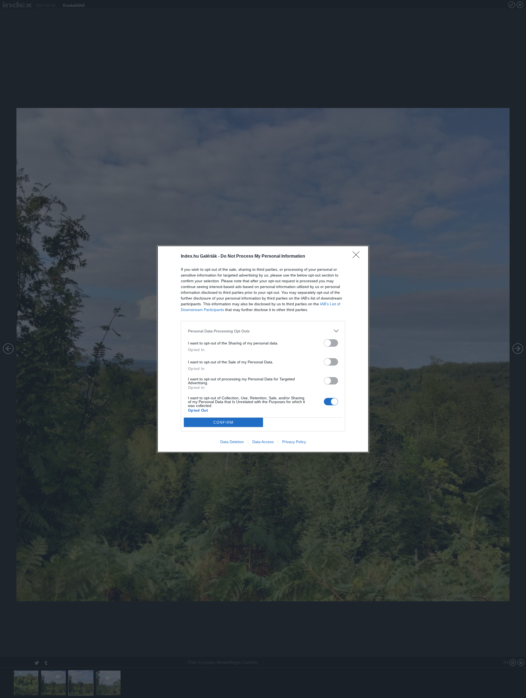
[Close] (358, 256)
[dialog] (263, 349)
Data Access (263, 442)
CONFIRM (223, 422)
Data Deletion (232, 442)
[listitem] (263, 331)
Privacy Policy (294, 442)
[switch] (331, 343)
